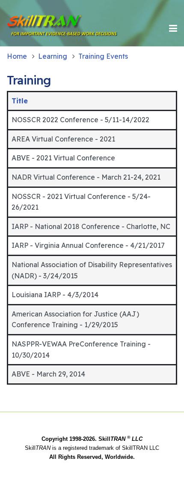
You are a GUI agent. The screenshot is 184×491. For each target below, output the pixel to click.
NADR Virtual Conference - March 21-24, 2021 (86, 177)
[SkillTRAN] (36, 28)
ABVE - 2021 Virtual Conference (63, 158)
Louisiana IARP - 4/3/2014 (55, 294)
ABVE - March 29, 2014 (48, 374)
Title (20, 100)
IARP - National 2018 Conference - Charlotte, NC (91, 226)
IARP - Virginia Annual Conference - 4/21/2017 (88, 245)
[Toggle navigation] (173, 28)
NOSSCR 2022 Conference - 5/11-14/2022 (80, 119)
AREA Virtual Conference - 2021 (63, 139)
